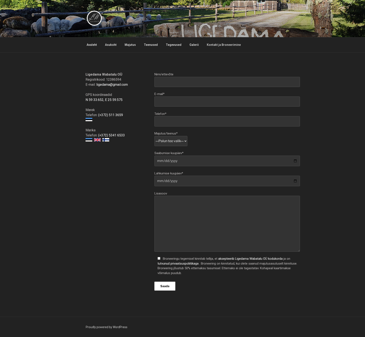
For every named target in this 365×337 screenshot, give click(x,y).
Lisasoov (160, 193)
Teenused (151, 44)
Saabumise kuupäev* (169, 153)
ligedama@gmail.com (112, 85)
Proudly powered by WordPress (106, 327)
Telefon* (160, 114)
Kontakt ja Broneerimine (224, 44)
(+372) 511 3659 (110, 115)
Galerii (194, 44)
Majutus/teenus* (166, 133)
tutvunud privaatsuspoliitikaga (178, 263)
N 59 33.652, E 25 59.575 (104, 100)
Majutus (130, 44)
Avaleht (92, 44)
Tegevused (173, 44)
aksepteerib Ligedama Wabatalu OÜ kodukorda (250, 259)
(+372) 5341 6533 (111, 135)
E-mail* (159, 94)
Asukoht (111, 44)
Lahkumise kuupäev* (168, 173)
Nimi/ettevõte (163, 74)
